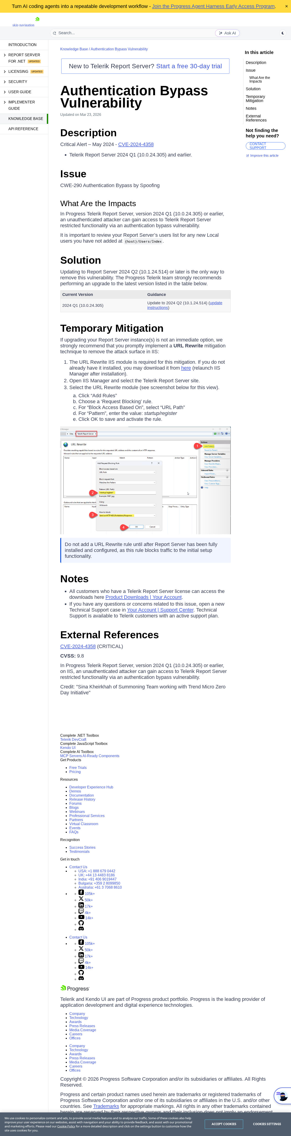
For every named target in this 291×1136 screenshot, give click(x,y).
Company (77, 1014)
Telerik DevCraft (73, 739)
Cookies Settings (267, 1124)
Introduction (22, 45)
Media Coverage (82, 1030)
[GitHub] (81, 924)
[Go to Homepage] (37, 25)
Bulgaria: (99, 883)
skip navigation (23, 25)
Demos (75, 791)
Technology (78, 1018)
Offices (74, 1038)
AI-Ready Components (101, 756)
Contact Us (78, 867)
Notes (74, 579)
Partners (76, 820)
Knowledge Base (25, 119)
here (186, 368)
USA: (96, 871)
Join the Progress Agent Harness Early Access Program (213, 6)
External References (109, 635)
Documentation (81, 795)
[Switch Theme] (282, 33)
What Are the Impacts (98, 203)
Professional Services (87, 816)
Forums (75, 803)
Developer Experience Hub (91, 787)
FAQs (73, 832)
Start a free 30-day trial (189, 66)
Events (74, 828)
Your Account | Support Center (160, 610)
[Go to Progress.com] (75, 990)
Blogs (74, 807)
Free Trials (78, 768)
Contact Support (258, 146)
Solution (80, 260)
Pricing (75, 772)
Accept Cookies (224, 1124)
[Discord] (81, 929)
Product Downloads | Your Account (143, 597)
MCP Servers (71, 756)
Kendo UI (67, 748)
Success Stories (82, 847)
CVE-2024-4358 (136, 144)
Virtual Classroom (83, 824)
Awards (75, 1022)
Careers (75, 1034)
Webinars (77, 812)
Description (88, 133)
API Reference (23, 129)
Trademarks (106, 1106)
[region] (145, 1124)
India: (97, 879)
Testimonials (79, 851)
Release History (82, 799)
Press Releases (82, 1026)
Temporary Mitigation (111, 328)
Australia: (100, 887)
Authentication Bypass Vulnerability (119, 49)
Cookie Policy (66, 1126)
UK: (96, 875)
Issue (73, 174)
